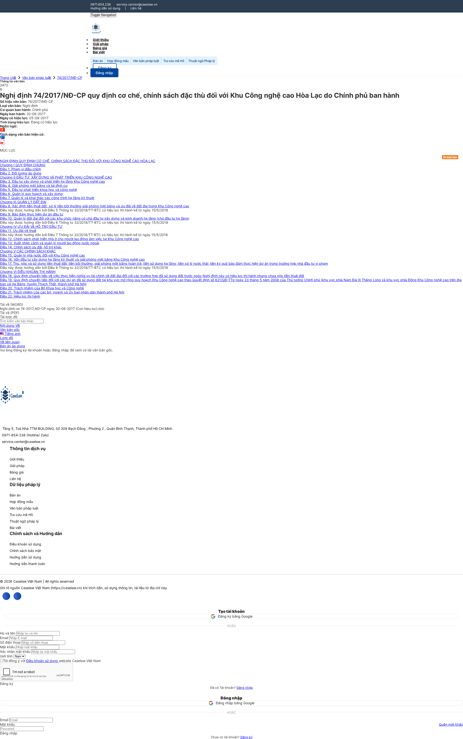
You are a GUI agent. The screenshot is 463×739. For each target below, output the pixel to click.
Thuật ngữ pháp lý (24, 521)
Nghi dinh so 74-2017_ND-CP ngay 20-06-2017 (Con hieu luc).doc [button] (52, 309)
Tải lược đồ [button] (8, 317)
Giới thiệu (17, 459)
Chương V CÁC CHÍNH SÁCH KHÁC (28, 251)
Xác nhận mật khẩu (15, 651)
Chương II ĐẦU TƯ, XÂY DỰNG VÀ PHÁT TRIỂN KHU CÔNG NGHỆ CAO (56, 177)
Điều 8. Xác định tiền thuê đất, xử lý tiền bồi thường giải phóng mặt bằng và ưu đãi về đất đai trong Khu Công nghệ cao (94, 206)
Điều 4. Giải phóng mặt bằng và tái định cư (34, 185)
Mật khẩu (7, 647)
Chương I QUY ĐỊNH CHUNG (22, 165)
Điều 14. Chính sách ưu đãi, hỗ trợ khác (31, 247)
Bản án (98, 61)
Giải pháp (17, 466)
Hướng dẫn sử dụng (105, 8)
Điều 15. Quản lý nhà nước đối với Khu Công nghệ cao (42, 255)
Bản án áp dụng (12, 346)
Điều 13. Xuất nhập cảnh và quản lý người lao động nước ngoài (49, 243)
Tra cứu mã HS (173, 61)
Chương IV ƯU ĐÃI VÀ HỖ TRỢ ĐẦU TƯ (31, 226)
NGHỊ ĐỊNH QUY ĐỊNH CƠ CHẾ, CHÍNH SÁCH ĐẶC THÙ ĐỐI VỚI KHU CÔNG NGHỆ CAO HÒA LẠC (77, 161)
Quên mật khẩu (451, 724)
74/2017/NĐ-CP (69, 78)
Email (4, 638)
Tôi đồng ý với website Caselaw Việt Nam (52, 661)
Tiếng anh (12, 334)
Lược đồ (6, 338)
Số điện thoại (10, 642)
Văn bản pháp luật (146, 61)
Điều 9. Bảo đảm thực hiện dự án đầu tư (31, 214)
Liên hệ (136, 8)
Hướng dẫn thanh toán (27, 564)
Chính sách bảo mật (25, 551)
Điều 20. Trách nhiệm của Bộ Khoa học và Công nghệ (42, 288)
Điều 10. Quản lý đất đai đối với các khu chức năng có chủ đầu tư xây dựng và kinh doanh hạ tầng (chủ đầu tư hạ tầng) (94, 218)
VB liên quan (10, 342)
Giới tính (6, 656)
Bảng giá (17, 472)
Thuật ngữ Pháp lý (201, 61)
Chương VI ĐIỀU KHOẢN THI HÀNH (27, 272)
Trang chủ (8, 78)
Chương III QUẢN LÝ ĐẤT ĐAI (23, 202)
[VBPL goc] (2, 146)
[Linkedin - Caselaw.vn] (17, 596)
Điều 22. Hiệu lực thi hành (20, 296)
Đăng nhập (245, 688)
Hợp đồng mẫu (118, 61)
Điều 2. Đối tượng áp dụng (20, 173)
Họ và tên (7, 633)
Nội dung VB (10, 325)
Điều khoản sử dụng (25, 544)
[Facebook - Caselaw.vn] (6, 596)
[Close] (0, 608)
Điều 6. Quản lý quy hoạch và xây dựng (31, 194)
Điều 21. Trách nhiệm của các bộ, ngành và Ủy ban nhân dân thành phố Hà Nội (62, 292)
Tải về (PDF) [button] (9, 313)
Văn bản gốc (10, 330)
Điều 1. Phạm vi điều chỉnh (20, 169)
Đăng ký (246, 737)
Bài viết (99, 52)
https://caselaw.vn (66, 588)
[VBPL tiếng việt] (2, 130)
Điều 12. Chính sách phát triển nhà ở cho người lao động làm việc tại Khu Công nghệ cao (69, 239)
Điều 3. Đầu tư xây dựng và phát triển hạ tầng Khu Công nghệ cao (52, 181)
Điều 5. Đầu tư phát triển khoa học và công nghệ (38, 190)
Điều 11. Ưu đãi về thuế (18, 231)
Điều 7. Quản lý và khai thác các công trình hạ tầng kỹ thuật (47, 198)
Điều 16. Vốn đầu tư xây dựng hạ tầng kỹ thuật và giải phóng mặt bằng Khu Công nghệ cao (72, 259)
